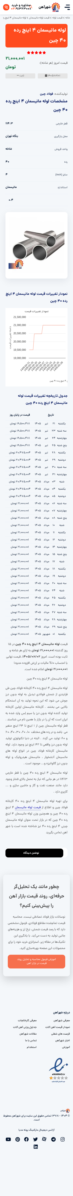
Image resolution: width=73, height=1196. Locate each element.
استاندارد (62, 188)
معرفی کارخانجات (27, 1021)
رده (66, 162)
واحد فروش (61, 149)
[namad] (58, 1070)
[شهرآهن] (56, 7)
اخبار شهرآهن (62, 1041)
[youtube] (9, 1138)
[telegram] (54, 1138)
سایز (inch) (61, 175)
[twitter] (36, 1138)
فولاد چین (46, 94)
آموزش (66, 1047)
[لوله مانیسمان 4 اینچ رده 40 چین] (36, 245)
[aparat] (45, 1138)
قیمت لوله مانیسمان (27, 807)
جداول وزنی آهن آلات (25, 1027)
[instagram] (63, 1138)
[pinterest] (18, 1138)
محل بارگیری (61, 137)
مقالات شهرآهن (28, 1034)
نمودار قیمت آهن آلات (57, 1027)
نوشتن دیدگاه (31, 853)
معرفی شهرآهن (62, 1021)
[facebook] (27, 1138)
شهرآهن (45, 7)
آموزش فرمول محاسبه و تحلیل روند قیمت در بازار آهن (36, 961)
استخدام (32, 1047)
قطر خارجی (62, 124)
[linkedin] (36, 1146)
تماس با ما (31, 1041)
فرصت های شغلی (60, 1034)
